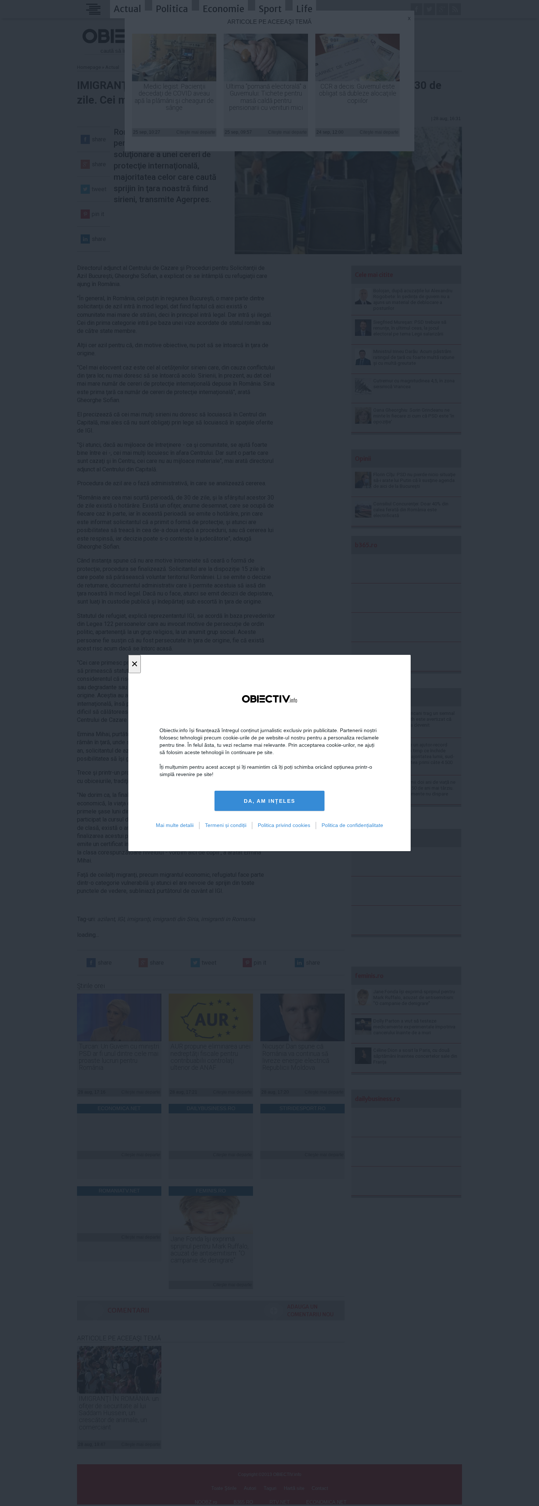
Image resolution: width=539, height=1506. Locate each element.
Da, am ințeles (269, 801)
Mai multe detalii (175, 825)
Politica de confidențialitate (352, 825)
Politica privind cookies (284, 825)
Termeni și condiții (225, 825)
